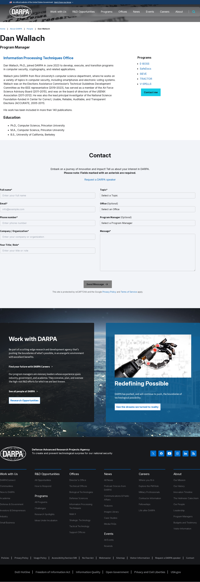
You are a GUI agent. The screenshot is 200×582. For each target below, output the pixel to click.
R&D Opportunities (83, 11)
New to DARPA (7, 492)
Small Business (7, 522)
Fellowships (144, 504)
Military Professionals (149, 492)
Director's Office (77, 480)
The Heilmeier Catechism (186, 498)
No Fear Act (88, 557)
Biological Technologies (81, 492)
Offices (122, 11)
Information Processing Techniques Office (38, 58)
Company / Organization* (14, 231)
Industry (4, 516)
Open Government (117, 572)
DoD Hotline (22, 572)
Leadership (179, 510)
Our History (179, 486)
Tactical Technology (79, 526)
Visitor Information (182, 528)
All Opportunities (43, 480)
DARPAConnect (7, 480)
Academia (5, 498)
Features (108, 505)
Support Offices (77, 532)
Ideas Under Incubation (46, 520)
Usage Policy (40, 557)
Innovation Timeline (182, 492)
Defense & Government (11, 504)
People (30, 29)
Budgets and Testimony (185, 522)
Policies (5, 557)
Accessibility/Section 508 (64, 557)
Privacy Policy (109, 292)
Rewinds (108, 546)
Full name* (6, 189)
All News (108, 480)
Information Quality (88, 572)
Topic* (103, 189)
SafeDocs (145, 68)
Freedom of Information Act (53, 572)
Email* (3, 203)
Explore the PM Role (149, 486)
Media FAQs (110, 524)
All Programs (41, 502)
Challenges (40, 508)
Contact (190, 557)
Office (109, 203)
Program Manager (116, 217)
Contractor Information (150, 498)
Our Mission (179, 480)
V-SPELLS (145, 83)
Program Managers (183, 516)
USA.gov (176, 572)
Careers (164, 11)
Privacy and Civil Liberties (149, 572)
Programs (106, 11)
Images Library (111, 511)
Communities (6, 486)
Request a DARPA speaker (100, 179)
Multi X (72, 514)
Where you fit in (146, 480)
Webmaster (105, 557)
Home (2, 29)
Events (150, 11)
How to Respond (43, 486)
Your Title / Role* (9, 244)
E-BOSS (144, 63)
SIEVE (143, 73)
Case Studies (110, 518)
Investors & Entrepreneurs (12, 510)
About (179, 11)
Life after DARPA (147, 510)
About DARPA (16, 29)
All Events (109, 539)
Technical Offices (78, 486)
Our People (179, 504)
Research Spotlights (44, 514)
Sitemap (120, 557)
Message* (105, 231)
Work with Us (58, 11)
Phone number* (9, 217)
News (136, 11)
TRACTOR (146, 78)
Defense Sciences (78, 498)
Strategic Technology (79, 520)
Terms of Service (128, 292)
